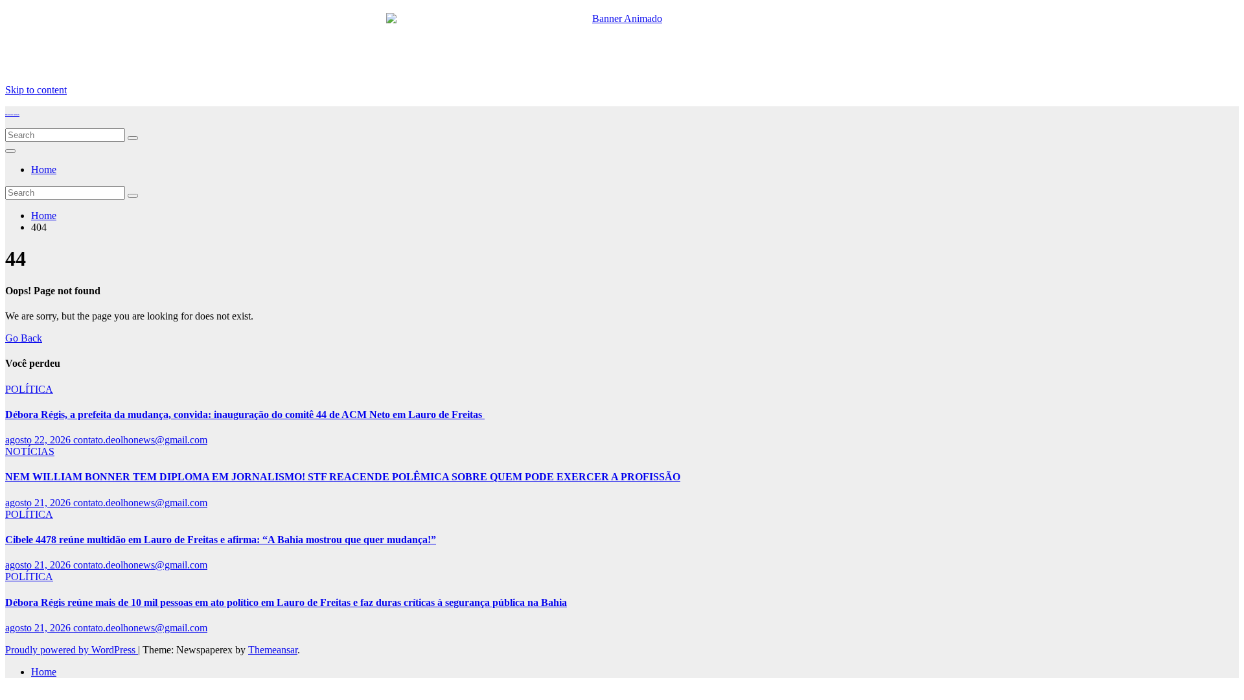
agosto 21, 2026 (39, 502)
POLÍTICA (29, 389)
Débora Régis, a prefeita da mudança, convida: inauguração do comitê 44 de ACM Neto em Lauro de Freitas (245, 414)
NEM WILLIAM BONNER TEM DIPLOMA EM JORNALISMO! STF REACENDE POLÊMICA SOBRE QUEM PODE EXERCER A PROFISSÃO (342, 476)
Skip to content (36, 89)
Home (43, 169)
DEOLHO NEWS (12, 114)
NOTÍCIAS (29, 451)
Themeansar (272, 649)
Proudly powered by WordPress (71, 649)
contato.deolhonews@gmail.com (140, 439)
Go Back (23, 338)
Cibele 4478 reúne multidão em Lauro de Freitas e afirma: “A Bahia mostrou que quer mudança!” (220, 539)
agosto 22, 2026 (39, 439)
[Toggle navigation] (10, 151)
